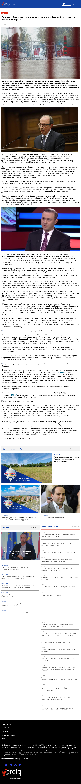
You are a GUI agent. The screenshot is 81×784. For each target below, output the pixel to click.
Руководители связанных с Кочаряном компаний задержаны (59, 659)
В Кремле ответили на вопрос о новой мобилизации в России (15, 568)
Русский (5, 13)
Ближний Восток (8, 735)
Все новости (76, 526)
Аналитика (6, 724)
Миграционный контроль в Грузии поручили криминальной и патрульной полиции (17, 586)
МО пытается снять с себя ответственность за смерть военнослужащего (57, 569)
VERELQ (13, 395)
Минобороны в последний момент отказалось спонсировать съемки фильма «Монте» (58, 587)
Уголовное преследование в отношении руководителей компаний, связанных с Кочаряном (59, 679)
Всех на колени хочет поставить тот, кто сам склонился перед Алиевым (57, 544)
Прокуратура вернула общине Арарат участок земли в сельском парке (58, 535)
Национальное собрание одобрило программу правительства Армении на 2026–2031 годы (58, 634)
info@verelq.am (15, 779)
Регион (4, 731)
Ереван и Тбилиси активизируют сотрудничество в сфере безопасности (20, 595)
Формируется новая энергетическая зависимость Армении (59, 578)
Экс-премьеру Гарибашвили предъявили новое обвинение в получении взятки (18, 577)
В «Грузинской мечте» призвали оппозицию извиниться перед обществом (57, 625)
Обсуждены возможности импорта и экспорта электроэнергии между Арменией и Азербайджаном (58, 688)
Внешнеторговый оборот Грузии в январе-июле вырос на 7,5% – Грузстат (18, 604)
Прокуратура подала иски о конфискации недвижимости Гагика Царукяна (56, 560)
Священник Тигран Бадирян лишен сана (56, 642)
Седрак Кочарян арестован (51, 595)
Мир (3, 739)
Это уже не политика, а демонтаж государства (58, 552)
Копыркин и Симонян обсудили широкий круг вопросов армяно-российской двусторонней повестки (58, 669)
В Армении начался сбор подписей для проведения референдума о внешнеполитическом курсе (55, 699)
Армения (5, 728)
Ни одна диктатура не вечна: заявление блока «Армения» (58, 650)
